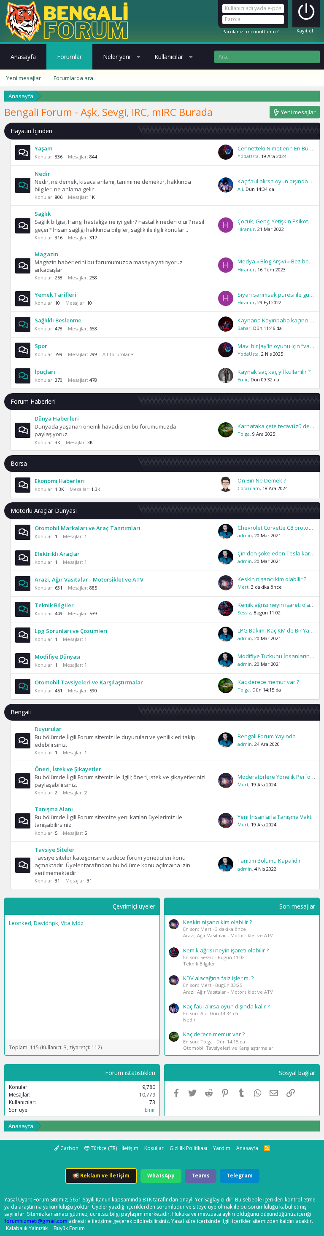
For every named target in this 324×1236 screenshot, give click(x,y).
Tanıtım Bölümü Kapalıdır (269, 860)
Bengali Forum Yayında (267, 736)
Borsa (19, 463)
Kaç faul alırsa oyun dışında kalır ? (281, 181)
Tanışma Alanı (54, 809)
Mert (243, 587)
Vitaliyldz (72, 923)
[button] (138, 57)
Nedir (42, 173)
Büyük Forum (69, 1228)
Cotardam (249, 488)
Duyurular (48, 729)
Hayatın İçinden (31, 131)
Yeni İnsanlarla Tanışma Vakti (275, 816)
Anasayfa (23, 57)
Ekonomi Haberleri (60, 481)
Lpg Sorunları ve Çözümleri (71, 631)
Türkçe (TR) (103, 1148)
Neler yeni (116, 57)
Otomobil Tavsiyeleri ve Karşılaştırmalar (89, 682)
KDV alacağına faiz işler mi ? (218, 978)
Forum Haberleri (33, 401)
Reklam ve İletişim (101, 1175)
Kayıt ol (305, 30)
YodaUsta (248, 156)
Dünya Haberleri (57, 418)
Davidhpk (46, 923)
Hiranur (246, 229)
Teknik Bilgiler (54, 605)
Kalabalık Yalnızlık (27, 1228)
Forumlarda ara (73, 78)
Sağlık (43, 213)
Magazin (46, 254)
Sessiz (244, 612)
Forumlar (69, 57)
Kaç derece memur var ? (268, 682)
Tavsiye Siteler (55, 849)
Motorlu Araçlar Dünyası (44, 511)
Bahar (244, 328)
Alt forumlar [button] (116, 354)
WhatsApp (161, 1175)
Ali (240, 189)
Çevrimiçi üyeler (134, 906)
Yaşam (43, 148)
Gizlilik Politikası (188, 1148)
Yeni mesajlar (23, 78)
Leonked (20, 923)
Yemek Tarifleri (55, 294)
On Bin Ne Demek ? (262, 480)
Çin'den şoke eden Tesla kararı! (278, 553)
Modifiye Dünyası (58, 656)
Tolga (244, 434)
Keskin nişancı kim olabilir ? (272, 579)
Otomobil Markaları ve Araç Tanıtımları (87, 528)
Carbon (68, 1148)
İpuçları (45, 371)
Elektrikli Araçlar (57, 554)
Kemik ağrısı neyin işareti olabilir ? (280, 605)
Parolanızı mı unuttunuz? (250, 31)
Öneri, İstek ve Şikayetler (68, 769)
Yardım (221, 1148)
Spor (41, 346)
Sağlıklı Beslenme (58, 320)
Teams (201, 1175)
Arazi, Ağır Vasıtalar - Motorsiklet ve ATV (89, 579)
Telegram (240, 1175)
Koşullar (154, 1148)
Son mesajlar (297, 906)
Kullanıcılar (168, 57)
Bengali (21, 712)
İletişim (130, 1148)
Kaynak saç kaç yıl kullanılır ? (274, 371)
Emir (243, 379)
